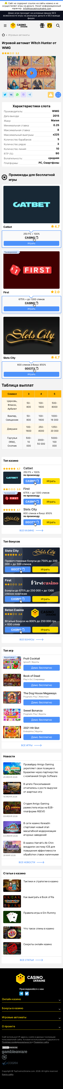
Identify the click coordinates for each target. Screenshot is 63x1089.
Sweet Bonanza (32, 710)
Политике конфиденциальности (17, 1042)
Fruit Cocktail (31, 658)
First (6, 292)
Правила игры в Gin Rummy (39, 912)
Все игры (26, 745)
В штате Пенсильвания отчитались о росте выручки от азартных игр (40, 787)
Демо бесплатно (41, 667)
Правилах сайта (41, 1042)
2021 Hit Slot (31, 727)
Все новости (27, 862)
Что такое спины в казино (38, 928)
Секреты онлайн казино (37, 944)
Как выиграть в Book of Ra (38, 897)
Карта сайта (7, 1074)
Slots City (9, 357)
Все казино (27, 530)
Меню (5, 26)
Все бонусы (27, 639)
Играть (31, 243)
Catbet (7, 226)
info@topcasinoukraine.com (37, 8)
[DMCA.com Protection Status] (31, 1047)
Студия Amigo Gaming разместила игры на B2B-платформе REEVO (38, 807)
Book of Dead (31, 675)
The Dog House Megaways (40, 693)
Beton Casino (14, 610)
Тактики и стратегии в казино (40, 881)
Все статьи (27, 960)
